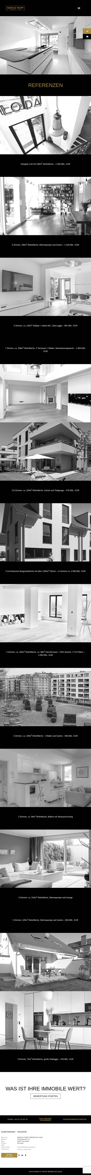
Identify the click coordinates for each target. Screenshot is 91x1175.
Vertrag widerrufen (9, 1155)
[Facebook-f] (25, 1155)
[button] (79, 8)
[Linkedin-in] (22, 1155)
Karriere (4, 1139)
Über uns (4, 1137)
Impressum (5, 1149)
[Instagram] (19, 1155)
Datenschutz (5, 1147)
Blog (2, 1141)
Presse (3, 1143)
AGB (2, 1145)
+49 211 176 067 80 (24, 1149)
